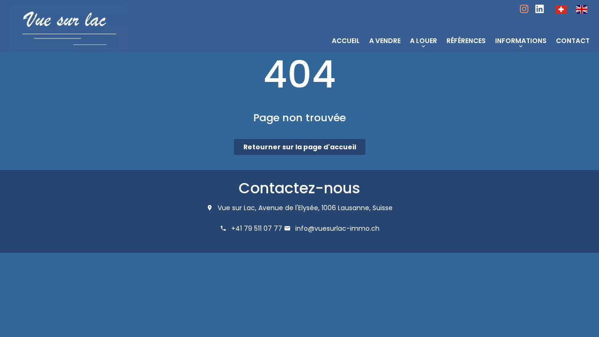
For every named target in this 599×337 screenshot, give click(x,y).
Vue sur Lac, (237, 207)
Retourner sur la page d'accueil (299, 147)
